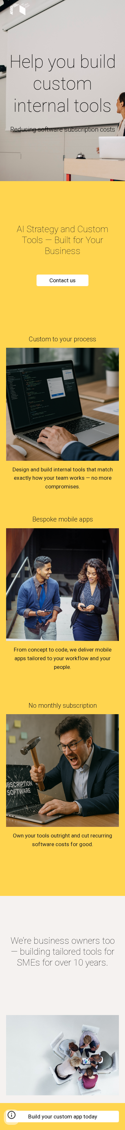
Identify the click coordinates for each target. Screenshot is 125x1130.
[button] (11, 1117)
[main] (62, 83)
